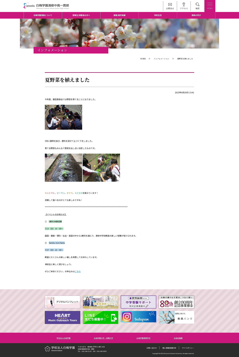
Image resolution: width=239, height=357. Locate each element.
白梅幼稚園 (178, 338)
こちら (78, 271)
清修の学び (196, 15)
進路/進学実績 (119, 15)
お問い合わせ (151, 348)
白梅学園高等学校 (143, 338)
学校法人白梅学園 (63, 338)
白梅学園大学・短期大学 (103, 338)
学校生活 (158, 15)
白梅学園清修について (42, 15)
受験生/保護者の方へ (81, 15)
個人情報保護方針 (169, 348)
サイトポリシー (188, 348)
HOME (143, 58)
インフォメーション (161, 58)
